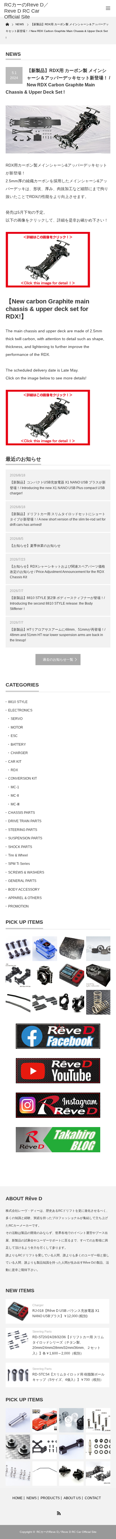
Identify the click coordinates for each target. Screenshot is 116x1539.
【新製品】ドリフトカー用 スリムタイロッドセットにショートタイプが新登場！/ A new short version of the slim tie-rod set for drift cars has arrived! (58, 519)
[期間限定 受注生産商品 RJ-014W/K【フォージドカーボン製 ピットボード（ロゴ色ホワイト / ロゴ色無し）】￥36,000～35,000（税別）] (71, 948)
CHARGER (19, 753)
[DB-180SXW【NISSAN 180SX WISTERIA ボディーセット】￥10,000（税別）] (44, 1420)
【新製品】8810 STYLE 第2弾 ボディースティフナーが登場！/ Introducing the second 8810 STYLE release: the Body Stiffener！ (57, 603)
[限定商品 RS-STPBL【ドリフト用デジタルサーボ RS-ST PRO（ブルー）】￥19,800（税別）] (44, 948)
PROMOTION (18, 906)
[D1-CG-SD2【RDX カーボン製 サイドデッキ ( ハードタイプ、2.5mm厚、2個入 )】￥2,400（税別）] (18, 1002)
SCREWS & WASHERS (26, 872)
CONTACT (93, 1498)
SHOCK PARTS (20, 847)
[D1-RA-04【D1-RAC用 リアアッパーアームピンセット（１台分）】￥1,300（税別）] (98, 1447)
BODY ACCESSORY (24, 889)
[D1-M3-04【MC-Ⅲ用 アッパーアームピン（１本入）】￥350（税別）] (18, 1420)
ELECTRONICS (20, 710)
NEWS (31, 1498)
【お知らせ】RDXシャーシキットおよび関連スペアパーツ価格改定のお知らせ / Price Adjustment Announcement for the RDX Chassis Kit (57, 572)
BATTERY (18, 745)
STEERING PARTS (22, 830)
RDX (14, 770)
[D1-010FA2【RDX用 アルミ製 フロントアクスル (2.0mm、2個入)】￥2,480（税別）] (71, 1473)
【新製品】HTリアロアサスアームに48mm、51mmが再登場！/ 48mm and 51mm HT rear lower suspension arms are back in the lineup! (57, 635)
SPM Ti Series (19, 864)
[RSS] (58, 1512)
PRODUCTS (50, 1498)
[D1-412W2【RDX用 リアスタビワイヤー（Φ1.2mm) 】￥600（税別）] (44, 1473)
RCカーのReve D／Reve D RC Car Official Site (67, 1531)
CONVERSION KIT (22, 778)
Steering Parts (42, 1331)
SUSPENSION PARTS (25, 838)
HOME (17, 1498)
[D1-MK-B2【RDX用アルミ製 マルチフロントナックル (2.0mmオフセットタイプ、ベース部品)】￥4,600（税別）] (71, 1002)
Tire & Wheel (18, 855)
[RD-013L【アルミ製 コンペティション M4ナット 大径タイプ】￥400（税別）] (18, 1447)
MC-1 (15, 787)
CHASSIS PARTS (21, 813)
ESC (14, 736)
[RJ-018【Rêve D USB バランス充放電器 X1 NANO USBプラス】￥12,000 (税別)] (71, 975)
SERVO (17, 719)
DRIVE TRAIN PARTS (24, 821)
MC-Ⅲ (15, 804)
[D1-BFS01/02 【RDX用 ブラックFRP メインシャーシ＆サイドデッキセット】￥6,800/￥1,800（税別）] (18, 975)
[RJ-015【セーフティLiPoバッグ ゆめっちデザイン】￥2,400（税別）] (98, 975)
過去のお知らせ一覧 (58, 660)
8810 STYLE (18, 702)
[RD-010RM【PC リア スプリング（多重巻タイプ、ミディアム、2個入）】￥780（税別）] (98, 1002)
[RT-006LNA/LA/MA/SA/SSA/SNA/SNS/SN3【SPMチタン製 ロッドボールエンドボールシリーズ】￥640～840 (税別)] (18, 1473)
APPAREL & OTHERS (25, 898)
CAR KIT (14, 762)
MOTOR (17, 727)
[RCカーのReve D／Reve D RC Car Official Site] (27, 11)
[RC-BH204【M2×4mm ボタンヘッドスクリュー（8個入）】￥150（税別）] (18, 948)
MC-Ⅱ (15, 796)
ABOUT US (72, 1498)
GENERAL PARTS (22, 881)
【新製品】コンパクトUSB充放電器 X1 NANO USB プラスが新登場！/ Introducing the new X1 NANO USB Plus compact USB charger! (58, 487)
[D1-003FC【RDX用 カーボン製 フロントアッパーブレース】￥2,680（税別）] (44, 1447)
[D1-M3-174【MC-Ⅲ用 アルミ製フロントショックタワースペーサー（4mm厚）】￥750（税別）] (71, 1447)
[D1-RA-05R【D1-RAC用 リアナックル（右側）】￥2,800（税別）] (44, 975)
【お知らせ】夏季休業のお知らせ (35, 546)
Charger (38, 1305)
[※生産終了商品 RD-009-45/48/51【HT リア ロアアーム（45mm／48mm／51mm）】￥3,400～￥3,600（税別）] (44, 1002)
